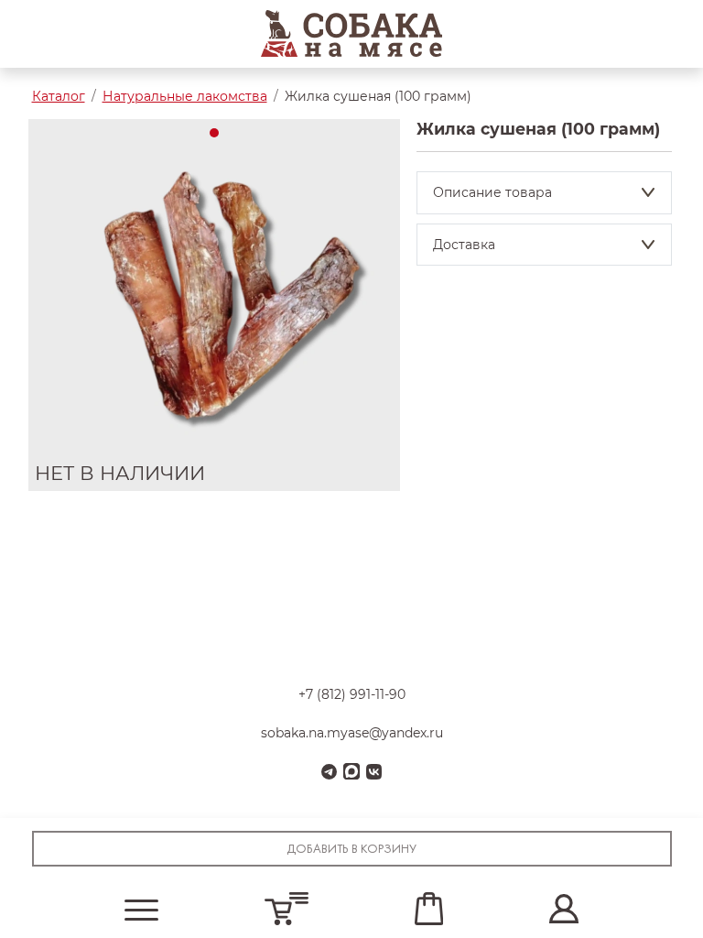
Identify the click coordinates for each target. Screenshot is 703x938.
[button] (141, 909)
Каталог (58, 96)
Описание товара (492, 192)
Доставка (464, 244)
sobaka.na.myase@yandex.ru (352, 733)
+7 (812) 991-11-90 (352, 694)
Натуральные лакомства (185, 96)
